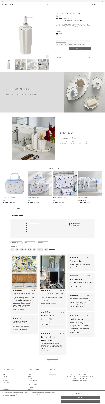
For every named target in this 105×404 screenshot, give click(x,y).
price (34, 249)
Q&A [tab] (18, 209)
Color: (57, 31)
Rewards (5, 4)
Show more (52, 249)
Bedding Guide (6, 382)
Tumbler (76, 41)
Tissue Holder (72, 44)
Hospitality (30, 387)
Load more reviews (52, 360)
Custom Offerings (32, 380)
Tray (65, 44)
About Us (30, 372)
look (17, 249)
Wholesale (30, 389)
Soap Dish (69, 41)
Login (94, 4)
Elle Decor (73, 138)
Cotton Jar (59, 44)
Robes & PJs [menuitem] (32, 9)
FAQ (4, 374)
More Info (83, 20)
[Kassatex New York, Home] (53, 5)
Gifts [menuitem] (80, 9)
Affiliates (30, 378)
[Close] (102, 397)
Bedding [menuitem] (24, 9)
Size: (57, 38)
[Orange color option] (61, 33)
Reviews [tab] (12, 209)
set (25, 249)
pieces (46, 249)
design (21, 249)
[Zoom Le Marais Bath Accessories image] (26, 35)
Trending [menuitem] (61, 9)
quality (12, 249)
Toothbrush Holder (85, 41)
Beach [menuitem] (40, 9)
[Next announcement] (102, 1)
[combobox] (30, 242)
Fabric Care (5, 380)
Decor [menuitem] (54, 9)
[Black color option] (57, 33)
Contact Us (5, 372)
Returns (5, 378)
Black (60, 31)
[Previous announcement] (2, 1)
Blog (11, 4)
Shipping (5, 376)
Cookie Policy (12, 395)
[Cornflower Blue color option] (59, 33)
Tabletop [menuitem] (47, 9)
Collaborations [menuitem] (71, 9)
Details (64, 0)
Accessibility (6, 389)
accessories (40, 249)
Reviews (30, 376)
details (29, 249)
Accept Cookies (80, 401)
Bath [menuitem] (17, 9)
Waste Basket (81, 44)
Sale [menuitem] (85, 9)
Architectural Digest (82, 143)
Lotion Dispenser (62, 38)
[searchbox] (15, 243)
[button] (98, 4)
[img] (62, 19)
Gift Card (5, 385)
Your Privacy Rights (80, 393)
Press (29, 374)
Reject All (80, 397)
